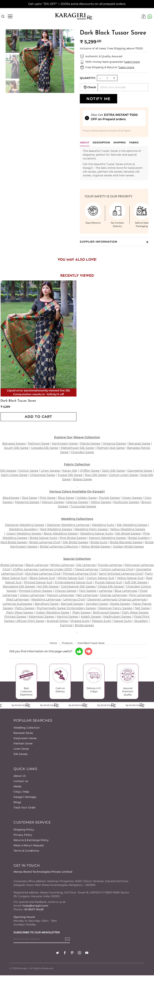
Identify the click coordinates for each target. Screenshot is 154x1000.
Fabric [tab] (134, 142)
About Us (20, 776)
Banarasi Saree (23, 733)
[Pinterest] (72, 953)
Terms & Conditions (26, 850)
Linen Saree (21, 748)
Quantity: (88, 78)
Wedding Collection (27, 727)
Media (17, 786)
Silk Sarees (21, 754)
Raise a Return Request (29, 845)
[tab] (101, 143)
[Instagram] (79, 953)
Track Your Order (25, 807)
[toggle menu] (10, 16)
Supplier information (98, 241)
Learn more (132, 61)
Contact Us (21, 781)
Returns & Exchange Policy (31, 840)
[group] (12, 41)
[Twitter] (57, 953)
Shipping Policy (24, 829)
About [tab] (84, 142)
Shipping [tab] (119, 142)
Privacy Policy (23, 835)
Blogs (17, 802)
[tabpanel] (114, 163)
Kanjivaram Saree (25, 738)
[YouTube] (87, 953)
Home (53, 643)
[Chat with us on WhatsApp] (149, 16)
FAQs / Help (21, 791)
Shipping (120, 48)
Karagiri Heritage (25, 797)
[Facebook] (65, 953)
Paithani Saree (23, 743)
